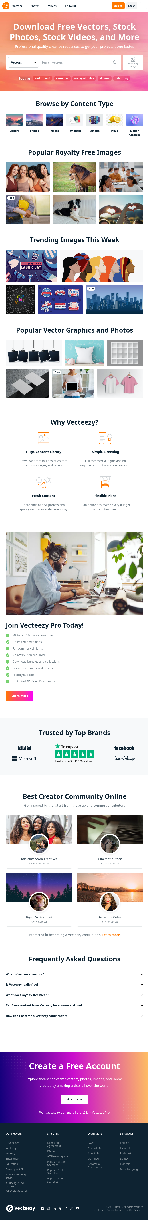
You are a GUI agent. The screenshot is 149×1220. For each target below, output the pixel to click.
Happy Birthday (84, 78)
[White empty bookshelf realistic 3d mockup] (125, 353)
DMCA (50, 1149)
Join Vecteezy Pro (96, 1110)
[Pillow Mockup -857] (84, 353)
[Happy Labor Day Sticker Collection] (60, 299)
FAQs (89, 1140)
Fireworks (62, 78)
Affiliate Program (57, 1154)
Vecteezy (11, 1146)
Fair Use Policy (132, 1210)
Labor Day (121, 78)
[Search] (115, 62)
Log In (131, 5)
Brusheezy (12, 1140)
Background (42, 78)
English (121, 1140)
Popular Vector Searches (55, 1161)
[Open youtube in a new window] (77, 1210)
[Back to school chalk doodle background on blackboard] (20, 299)
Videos (52, 6)
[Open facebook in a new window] (42, 1210)
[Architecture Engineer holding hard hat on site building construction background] (28, 209)
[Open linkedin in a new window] (54, 1210)
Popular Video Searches (55, 1178)
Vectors (17, 6)
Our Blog (91, 1156)
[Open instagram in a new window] (48, 1210)
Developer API (14, 1167)
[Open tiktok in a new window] (65, 1210)
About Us (92, 1151)
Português (123, 1151)
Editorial (70, 6)
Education (12, 1162)
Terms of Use (97, 1210)
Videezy (10, 1151)
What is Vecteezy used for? (25, 972)
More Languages (127, 1167)
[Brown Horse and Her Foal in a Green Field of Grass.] (74, 177)
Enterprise (12, 1156)
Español (122, 1146)
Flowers (105, 78)
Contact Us (93, 1146)
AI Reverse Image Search (16, 1174)
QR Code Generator (12, 1191)
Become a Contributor (93, 1163)
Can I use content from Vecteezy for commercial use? (44, 1003)
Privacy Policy (114, 1210)
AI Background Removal (15, 1182)
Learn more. (111, 935)
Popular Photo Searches (55, 1169)
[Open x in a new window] (71, 1210)
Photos (35, 6)
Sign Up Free (73, 1097)
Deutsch (122, 1156)
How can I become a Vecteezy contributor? (36, 1014)
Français (122, 1162)
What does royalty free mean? (27, 993)
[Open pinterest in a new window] (60, 1210)
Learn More (19, 696)
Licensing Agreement (53, 1142)
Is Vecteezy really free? (22, 983)
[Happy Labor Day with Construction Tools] (31, 266)
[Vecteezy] (5, 5)
